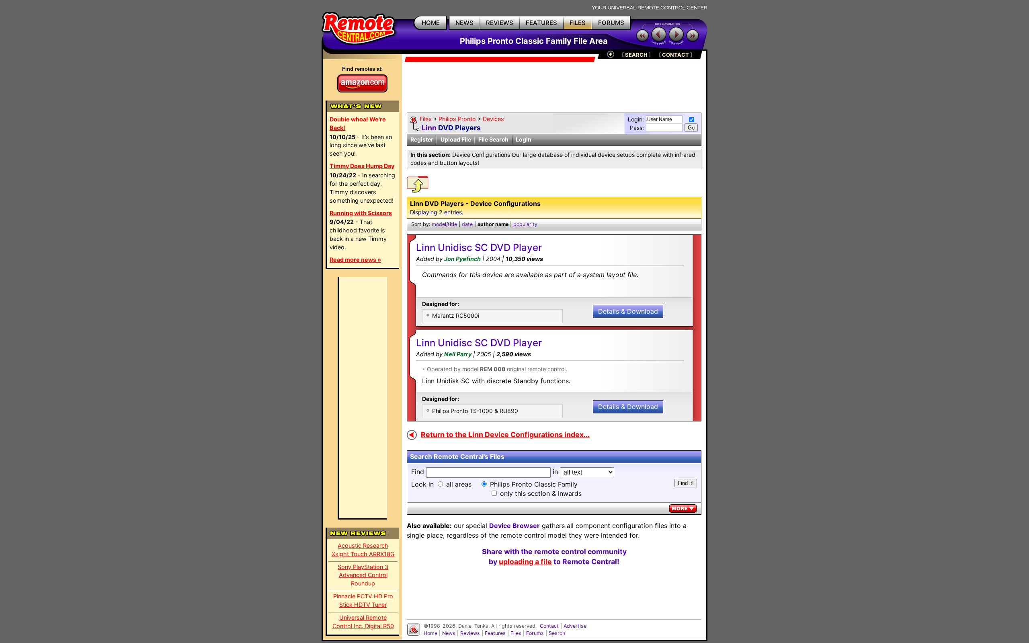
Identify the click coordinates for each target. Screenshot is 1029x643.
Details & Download (628, 311)
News (448, 633)
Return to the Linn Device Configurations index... (505, 434)
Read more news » (355, 259)
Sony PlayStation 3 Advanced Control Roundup (363, 575)
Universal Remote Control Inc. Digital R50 (363, 621)
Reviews (470, 633)
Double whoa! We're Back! (358, 123)
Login (523, 139)
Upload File (456, 139)
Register (421, 139)
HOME (431, 23)
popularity (525, 224)
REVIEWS (499, 23)
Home (430, 633)
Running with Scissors (361, 213)
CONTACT (675, 54)
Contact (549, 626)
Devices (493, 118)
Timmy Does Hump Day (362, 165)
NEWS (464, 23)
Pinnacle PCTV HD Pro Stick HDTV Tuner (363, 600)
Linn (429, 127)
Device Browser (514, 526)
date (467, 224)
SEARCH (636, 54)
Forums (535, 633)
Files (426, 118)
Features (495, 633)
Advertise (575, 626)
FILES (578, 23)
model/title (444, 224)
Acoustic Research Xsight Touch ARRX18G (363, 549)
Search (557, 633)
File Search (493, 139)
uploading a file (525, 561)
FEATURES (541, 23)
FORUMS (611, 23)
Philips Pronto (457, 118)
